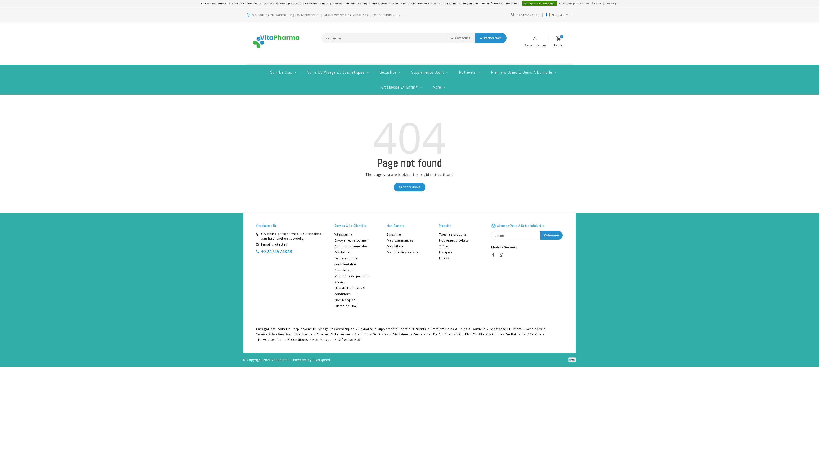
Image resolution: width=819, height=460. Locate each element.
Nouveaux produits (454, 240)
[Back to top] (806, 447)
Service (340, 282)
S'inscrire (394, 234)
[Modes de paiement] (571, 359)
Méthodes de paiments (352, 276)
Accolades (534, 329)
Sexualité (388, 72)
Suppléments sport (427, 72)
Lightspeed (321, 360)
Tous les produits (452, 234)
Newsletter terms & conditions (350, 291)
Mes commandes (400, 240)
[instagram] (502, 255)
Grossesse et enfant (399, 87)
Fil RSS (444, 258)
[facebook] (494, 255)
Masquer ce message (539, 3)
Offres (444, 246)
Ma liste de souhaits (403, 252)
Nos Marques (345, 300)
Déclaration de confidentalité (346, 261)
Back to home (409, 187)
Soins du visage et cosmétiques (336, 72)
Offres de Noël (346, 306)
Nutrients (467, 72)
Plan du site (343, 270)
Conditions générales (351, 246)
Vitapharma (343, 234)
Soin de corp (281, 72)
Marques (446, 252)
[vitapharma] (276, 43)
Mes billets (395, 246)
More (437, 87)
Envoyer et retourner (350, 240)
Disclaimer (342, 252)
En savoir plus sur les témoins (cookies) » (589, 3)
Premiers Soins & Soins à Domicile (521, 72)
